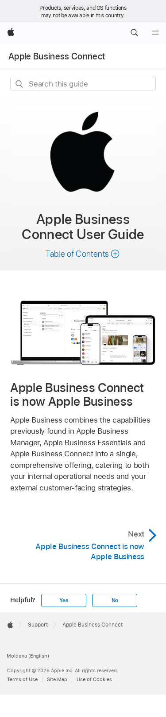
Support (38, 625)
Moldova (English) (28, 656)
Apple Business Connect (56, 56)
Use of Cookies (94, 679)
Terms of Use (22, 679)
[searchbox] (82, 83)
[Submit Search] (19, 84)
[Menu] (155, 32)
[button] (134, 32)
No (115, 600)
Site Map (57, 679)
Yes (63, 600)
